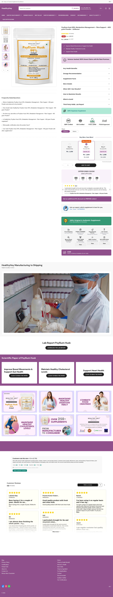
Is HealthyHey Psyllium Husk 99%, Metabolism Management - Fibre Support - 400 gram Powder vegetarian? (28, 120)
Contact (73, 15)
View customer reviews (20, 470)
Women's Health (28, 15)
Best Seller (38, 15)
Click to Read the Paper (19, 375)
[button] (65, 33)
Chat (71, 209)
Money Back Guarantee (8, 573)
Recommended (82, 15)
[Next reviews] (110, 189)
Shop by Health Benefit (13, 15)
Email (74, 209)
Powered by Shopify (17, 593)
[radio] (69, 148)
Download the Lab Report (56, 348)
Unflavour (65, 131)
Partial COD (5, 566)
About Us (4, 569)
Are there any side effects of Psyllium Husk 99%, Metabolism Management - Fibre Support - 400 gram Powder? (28, 114)
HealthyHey (8, 593)
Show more (56, 531)
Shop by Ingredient (49, 15)
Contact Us (5, 571)
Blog (3, 560)
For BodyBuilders (63, 15)
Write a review (88, 485)
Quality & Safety (94, 15)
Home (3, 15)
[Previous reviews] (63, 189)
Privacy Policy (5, 562)
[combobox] (49, 8)
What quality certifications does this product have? (16, 125)
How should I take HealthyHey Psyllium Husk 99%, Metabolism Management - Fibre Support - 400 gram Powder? (29, 109)
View (80, 244)
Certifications (5, 564)
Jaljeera (74, 131)
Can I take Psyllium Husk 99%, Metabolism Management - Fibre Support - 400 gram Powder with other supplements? (28, 129)
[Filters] (100, 485)
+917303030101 (81, 209)
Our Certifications (8, 19)
